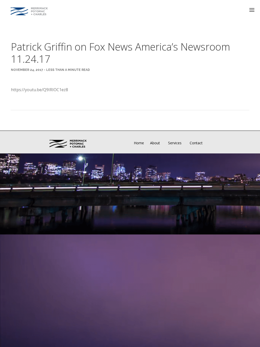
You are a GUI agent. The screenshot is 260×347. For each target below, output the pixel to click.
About (155, 142)
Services (175, 142)
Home (139, 142)
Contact (196, 142)
